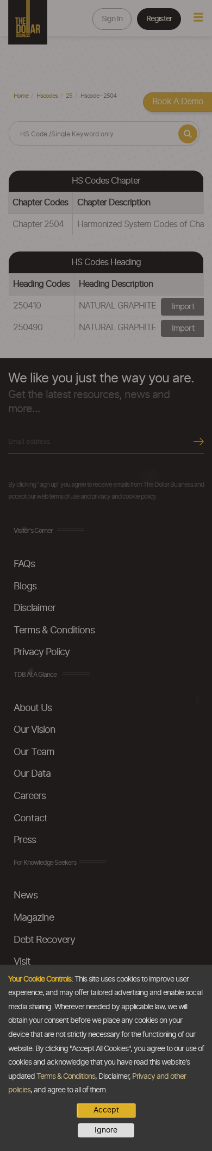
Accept (106, 1110)
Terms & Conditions (65, 1076)
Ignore (106, 1130)
